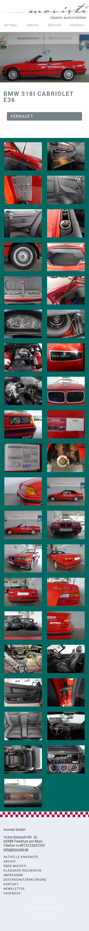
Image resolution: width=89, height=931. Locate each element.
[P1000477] (66, 257)
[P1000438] (66, 491)
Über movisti (15, 866)
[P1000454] (23, 726)
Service (54, 25)
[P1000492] (66, 391)
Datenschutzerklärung (24, 880)
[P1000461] (23, 793)
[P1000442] (23, 558)
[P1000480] (23, 156)
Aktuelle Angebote (20, 857)
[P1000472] (23, 223)
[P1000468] (66, 156)
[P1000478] (23, 290)
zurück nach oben (44, 908)
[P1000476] (23, 257)
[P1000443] (66, 558)
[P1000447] (66, 625)
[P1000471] (66, 190)
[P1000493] (23, 424)
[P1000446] (23, 625)
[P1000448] (23, 491)
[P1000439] (23, 525)
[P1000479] (66, 290)
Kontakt (77, 25)
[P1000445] (66, 592)
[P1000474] (66, 223)
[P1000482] (23, 357)
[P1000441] (66, 525)
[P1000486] (66, 357)
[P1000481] (66, 324)
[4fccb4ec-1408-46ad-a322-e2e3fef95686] (23, 659)
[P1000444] (23, 592)
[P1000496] (66, 424)
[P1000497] (23, 458)
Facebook (12, 893)
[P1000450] (23, 692)
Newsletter (14, 889)
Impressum (13, 875)
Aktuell (11, 25)
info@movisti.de (15, 850)
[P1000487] (23, 391)
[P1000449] (66, 659)
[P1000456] (23, 759)
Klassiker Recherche (22, 870)
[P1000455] (66, 726)
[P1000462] (23, 324)
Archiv (33, 25)
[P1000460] (66, 759)
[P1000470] (23, 190)
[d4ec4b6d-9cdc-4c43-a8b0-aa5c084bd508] (66, 458)
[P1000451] (66, 692)
